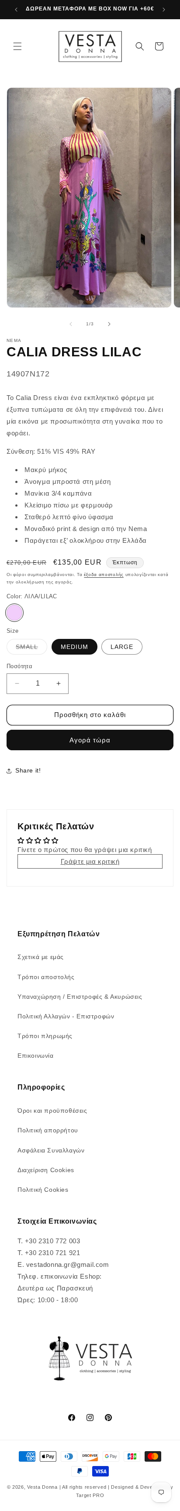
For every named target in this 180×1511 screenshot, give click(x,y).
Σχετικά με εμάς (40, 956)
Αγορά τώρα (90, 740)
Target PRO (90, 1495)
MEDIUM (74, 646)
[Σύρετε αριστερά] (70, 324)
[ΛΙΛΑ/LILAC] (14, 613)
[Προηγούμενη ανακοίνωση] (16, 9)
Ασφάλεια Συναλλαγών (50, 1150)
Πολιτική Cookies (43, 1189)
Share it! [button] (28, 770)
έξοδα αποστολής (104, 574)
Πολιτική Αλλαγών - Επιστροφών (65, 1016)
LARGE (122, 646)
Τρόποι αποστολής (46, 976)
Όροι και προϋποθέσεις (52, 1110)
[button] (17, 46)
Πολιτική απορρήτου (47, 1130)
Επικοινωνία (35, 1055)
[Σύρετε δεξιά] (109, 324)
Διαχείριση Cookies (45, 1169)
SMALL (31, 649)
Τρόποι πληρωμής (45, 1035)
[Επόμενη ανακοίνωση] (163, 9)
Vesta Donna (43, 1487)
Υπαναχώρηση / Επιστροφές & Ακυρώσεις (79, 996)
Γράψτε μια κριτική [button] (90, 861)
